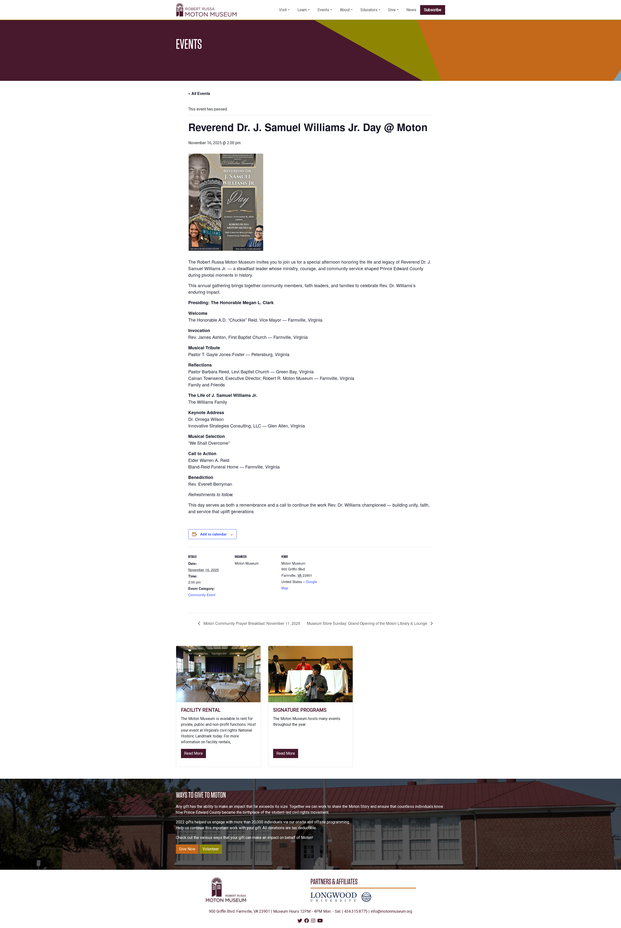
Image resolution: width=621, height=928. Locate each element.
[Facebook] (306, 921)
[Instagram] (313, 921)
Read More (195, 753)
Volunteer (211, 849)
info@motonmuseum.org (391, 911)
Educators (368, 10)
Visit (283, 10)
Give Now (187, 849)
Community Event (201, 594)
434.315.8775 (356, 911)
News (411, 10)
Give (392, 10)
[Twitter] (299, 921)
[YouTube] (320, 921)
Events (323, 10)
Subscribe (432, 10)
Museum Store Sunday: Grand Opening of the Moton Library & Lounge (367, 623)
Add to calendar (213, 534)
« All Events (199, 93)
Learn (302, 10)
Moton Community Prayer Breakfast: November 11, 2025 (251, 623)
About (345, 10)
